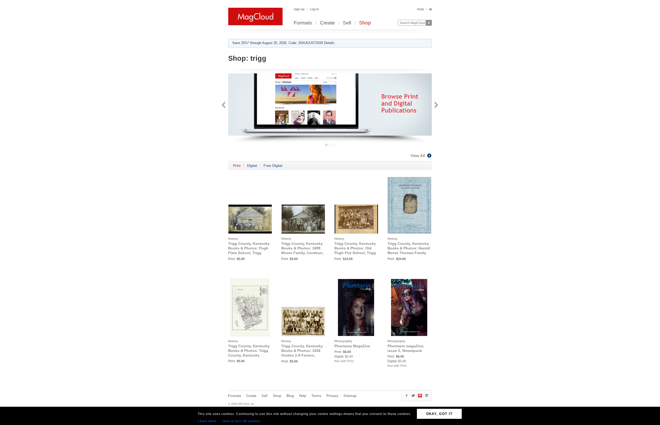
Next (435, 105)
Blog (290, 396)
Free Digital (272, 165)
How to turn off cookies (241, 421)
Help (420, 9)
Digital (252, 165)
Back (223, 105)
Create (327, 23)
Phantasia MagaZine (352, 346)
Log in (314, 9)
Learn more (207, 421)
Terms (316, 396)
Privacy (332, 396)
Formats (303, 23)
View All (417, 155)
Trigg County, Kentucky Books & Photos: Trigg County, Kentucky (249, 350)
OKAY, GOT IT (439, 414)
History (233, 238)
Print (237, 165)
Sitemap (350, 396)
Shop (365, 23)
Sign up (299, 9)
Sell (347, 23)
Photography (343, 341)
